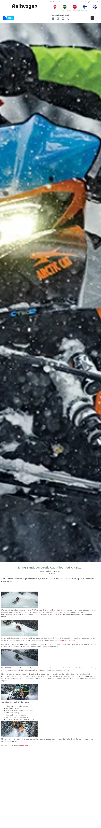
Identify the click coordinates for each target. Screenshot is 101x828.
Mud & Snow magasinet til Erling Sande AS (50, 612)
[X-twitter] (68, 18)
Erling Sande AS (25, 745)
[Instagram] (58, 18)
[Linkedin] (63, 18)
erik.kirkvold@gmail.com (79, 10)
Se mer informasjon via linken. (65, 640)
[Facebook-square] (53, 18)
